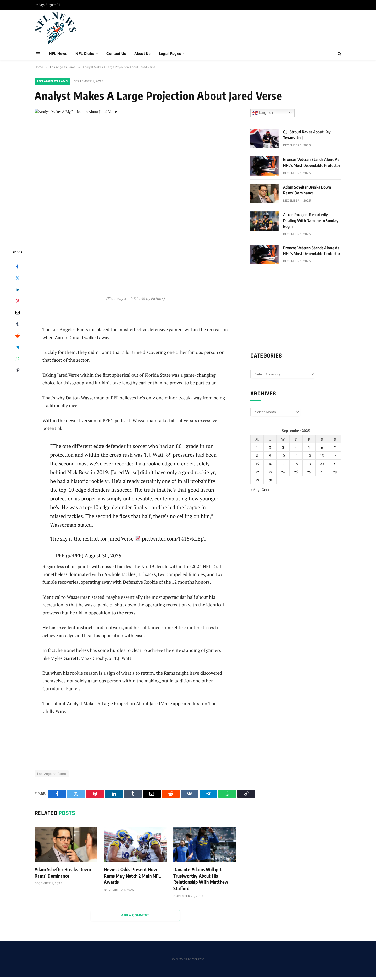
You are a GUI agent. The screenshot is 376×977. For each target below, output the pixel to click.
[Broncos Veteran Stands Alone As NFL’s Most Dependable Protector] (264, 166)
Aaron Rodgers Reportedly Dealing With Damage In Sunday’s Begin (312, 220)
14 (335, 455)
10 (283, 455)
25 (296, 471)
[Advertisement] (248, 27)
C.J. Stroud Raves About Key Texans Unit (307, 134)
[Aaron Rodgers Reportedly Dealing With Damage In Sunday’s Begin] (264, 221)
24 (283, 471)
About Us (142, 53)
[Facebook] (17, 266)
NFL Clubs (84, 53)
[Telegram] (17, 347)
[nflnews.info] (55, 28)
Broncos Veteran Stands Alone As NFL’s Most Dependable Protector (311, 162)
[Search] (339, 54)
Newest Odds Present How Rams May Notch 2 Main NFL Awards (132, 875)
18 (296, 463)
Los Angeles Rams (52, 81)
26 (309, 471)
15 (257, 463)
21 (335, 463)
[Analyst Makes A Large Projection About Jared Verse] (135, 174)
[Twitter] (17, 278)
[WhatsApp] (17, 358)
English (265, 112)
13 (322, 455)
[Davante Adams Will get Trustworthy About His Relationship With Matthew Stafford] (204, 844)
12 (309, 455)
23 (270, 471)
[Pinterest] (17, 301)
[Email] (17, 312)
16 (270, 463)
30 (270, 480)
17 (283, 463)
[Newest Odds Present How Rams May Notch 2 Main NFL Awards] (135, 844)
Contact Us (116, 53)
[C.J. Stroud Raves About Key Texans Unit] (264, 138)
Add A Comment (135, 915)
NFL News (58, 53)
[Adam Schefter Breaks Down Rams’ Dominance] (66, 844)
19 (309, 463)
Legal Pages (170, 53)
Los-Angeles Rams (51, 774)
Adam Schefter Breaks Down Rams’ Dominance (63, 872)
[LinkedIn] (17, 289)
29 (257, 480)
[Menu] (38, 53)
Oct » (266, 489)
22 (257, 471)
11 (296, 455)
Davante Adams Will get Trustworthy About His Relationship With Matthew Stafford (200, 878)
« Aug (254, 489)
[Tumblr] (17, 324)
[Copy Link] (17, 370)
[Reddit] (17, 335)
